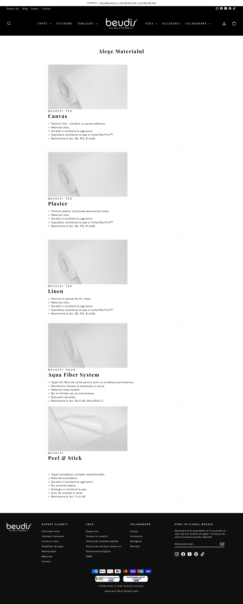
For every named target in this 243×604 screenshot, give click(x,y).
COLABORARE (196, 23)
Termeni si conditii (97, 536)
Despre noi (13, 8)
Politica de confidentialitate (102, 541)
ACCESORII (171, 23)
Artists (134, 531)
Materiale (47, 556)
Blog (25, 8)
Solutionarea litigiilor (98, 551)
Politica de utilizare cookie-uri (104, 546)
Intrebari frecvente (53, 536)
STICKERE (64, 23)
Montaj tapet (49, 551)
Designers (136, 541)
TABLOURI (86, 23)
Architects (136, 536)
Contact (46, 8)
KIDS (150, 23)
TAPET (43, 23)
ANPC (89, 556)
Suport (35, 8)
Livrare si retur (50, 541)
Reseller (135, 546)
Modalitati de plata (52, 546)
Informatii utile (51, 531)
